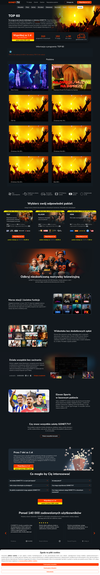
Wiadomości (72, 7)
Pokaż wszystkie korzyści (50, 436)
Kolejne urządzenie (39, 375)
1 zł (52, 27)
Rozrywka (57, 7)
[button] (6, 533)
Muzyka (80, 7)
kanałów (37, 22)
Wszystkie (20, 7)
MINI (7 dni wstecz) (14, 55)
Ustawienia (50, 572)
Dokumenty (49, 7)
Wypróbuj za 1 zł (84, 2)
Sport (64, 7)
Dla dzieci (40, 7)
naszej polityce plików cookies (28, 561)
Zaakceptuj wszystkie (50, 564)
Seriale (33, 7)
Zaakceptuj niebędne (50, 568)
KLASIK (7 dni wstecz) (27, 55)
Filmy (27, 7)
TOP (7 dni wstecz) (39, 55)
